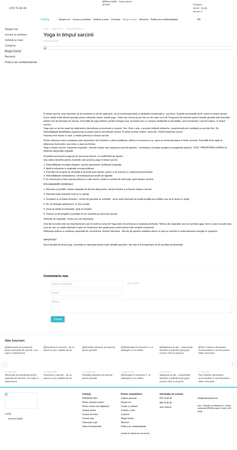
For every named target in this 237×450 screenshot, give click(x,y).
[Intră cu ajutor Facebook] (143, 283)
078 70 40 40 (17, 8)
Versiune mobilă (15, 419)
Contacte (115, 19)
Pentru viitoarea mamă (92, 402)
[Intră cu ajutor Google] (148, 283)
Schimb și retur (101, 19)
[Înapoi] (5, 364)
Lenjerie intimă (89, 410)
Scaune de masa (90, 414)
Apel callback (165, 407)
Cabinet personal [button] (129, 398)
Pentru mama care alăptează (95, 406)
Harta (200, 411)
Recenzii (143, 19)
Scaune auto (88, 418)
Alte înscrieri (15, 340)
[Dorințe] (212, 8)
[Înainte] (232, 364)
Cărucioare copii (89, 422)
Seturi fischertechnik (91, 426)
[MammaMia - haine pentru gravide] (21, 400)
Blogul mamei (130, 19)
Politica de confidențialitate (164, 19)
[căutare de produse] (183, 19)
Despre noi (64, 19)
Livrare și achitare (82, 19)
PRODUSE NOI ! (90, 398)
